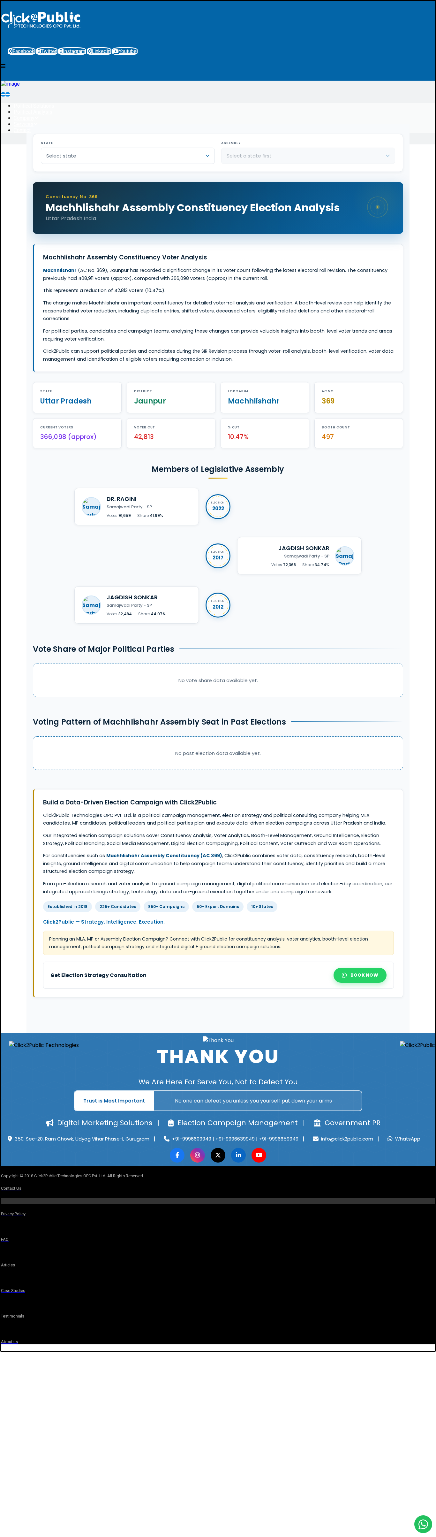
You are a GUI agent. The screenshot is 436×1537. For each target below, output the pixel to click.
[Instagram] (197, 1155)
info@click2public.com (347, 1138)
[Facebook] (177, 1155)
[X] (218, 1155)
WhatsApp (407, 1138)
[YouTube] (259, 1155)
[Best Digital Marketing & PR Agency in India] (41, 34)
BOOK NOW (364, 975)
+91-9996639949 (235, 1138)
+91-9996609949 (192, 1138)
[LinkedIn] (238, 1155)
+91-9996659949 (278, 1138)
